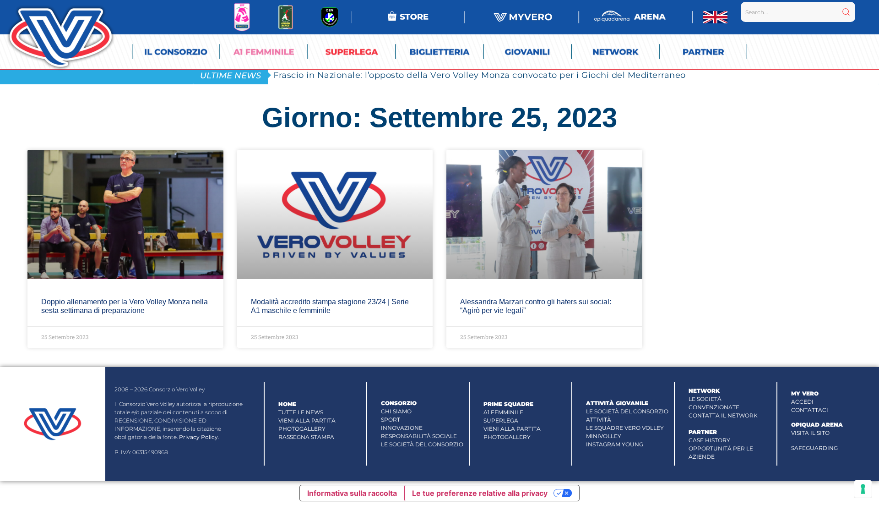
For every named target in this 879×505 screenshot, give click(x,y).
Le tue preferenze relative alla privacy (480, 493)
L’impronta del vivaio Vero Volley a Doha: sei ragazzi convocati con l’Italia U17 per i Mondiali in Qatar (490, 75)
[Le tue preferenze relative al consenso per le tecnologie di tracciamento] (863, 489)
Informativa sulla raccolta (352, 493)
